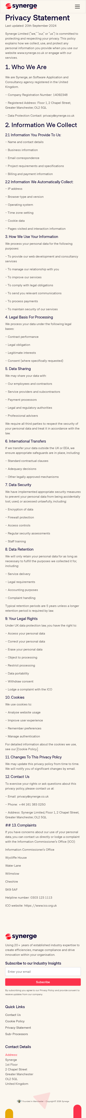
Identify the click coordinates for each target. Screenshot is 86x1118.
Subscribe (43, 982)
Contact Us (13, 1015)
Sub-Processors (16, 1034)
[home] (21, 6)
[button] (77, 6)
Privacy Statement (18, 1027)
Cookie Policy (15, 1021)
